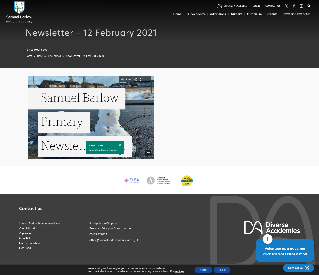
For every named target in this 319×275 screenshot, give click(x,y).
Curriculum (254, 14)
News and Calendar (49, 56)
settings (179, 271)
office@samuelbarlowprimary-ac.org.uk (114, 240)
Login (256, 6)
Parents (272, 14)
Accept (203, 270)
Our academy (195, 14)
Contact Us (272, 6)
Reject (222, 270)
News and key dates (296, 14)
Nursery (236, 14)
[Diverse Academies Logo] (20, 12)
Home (177, 14)
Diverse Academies (235, 6)
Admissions (218, 14)
